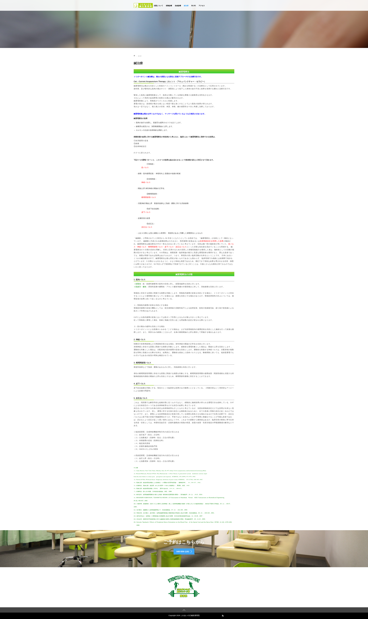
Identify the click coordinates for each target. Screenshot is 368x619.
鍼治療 (186, 5)
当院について (158, 5)
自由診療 (178, 5)
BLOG (193, 5)
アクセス (202, 5)
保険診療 (169, 5)
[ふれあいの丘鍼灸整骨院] (143, 5)
